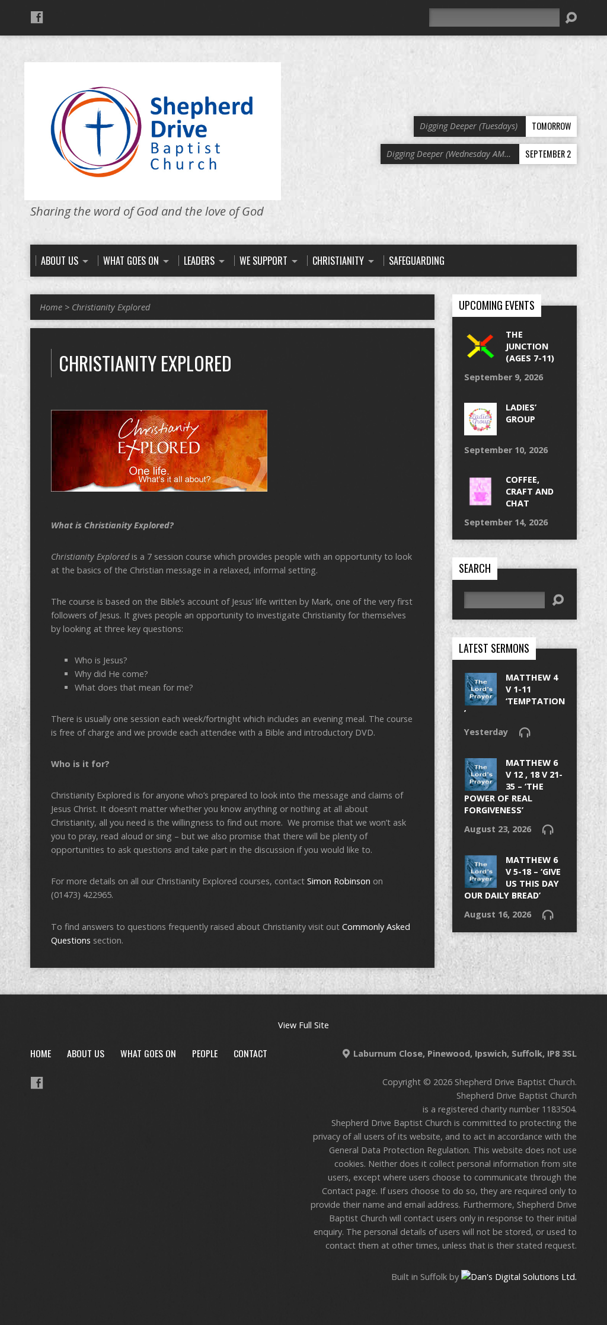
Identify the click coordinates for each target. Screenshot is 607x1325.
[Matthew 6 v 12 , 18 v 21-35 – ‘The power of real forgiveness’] (480, 784)
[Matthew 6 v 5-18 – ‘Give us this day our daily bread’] (480, 881)
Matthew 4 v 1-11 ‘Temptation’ (514, 695)
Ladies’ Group (521, 413)
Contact (250, 1053)
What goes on (148, 1053)
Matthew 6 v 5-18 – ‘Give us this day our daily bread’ (512, 877)
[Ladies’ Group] (480, 428)
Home (51, 307)
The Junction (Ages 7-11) (530, 346)
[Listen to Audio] (524, 732)
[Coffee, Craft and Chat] (480, 501)
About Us (85, 1053)
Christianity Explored (111, 307)
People (205, 1053)
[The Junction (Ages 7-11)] (480, 356)
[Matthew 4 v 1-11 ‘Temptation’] (480, 699)
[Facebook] (37, 17)
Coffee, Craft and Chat (530, 491)
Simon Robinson (338, 881)
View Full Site (303, 1025)
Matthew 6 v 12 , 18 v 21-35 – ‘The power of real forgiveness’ (513, 786)
